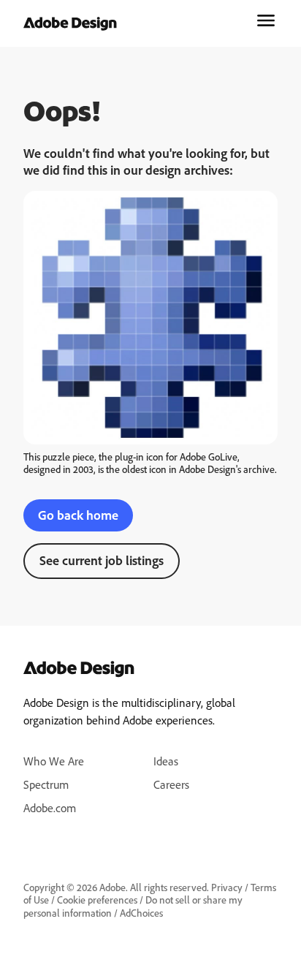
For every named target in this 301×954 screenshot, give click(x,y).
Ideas (165, 761)
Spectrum (46, 784)
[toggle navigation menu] (266, 20)
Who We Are (53, 761)
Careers (171, 784)
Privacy (227, 887)
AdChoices (141, 912)
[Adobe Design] (70, 24)
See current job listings (101, 560)
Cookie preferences (97, 899)
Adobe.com (49, 807)
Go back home (78, 515)
